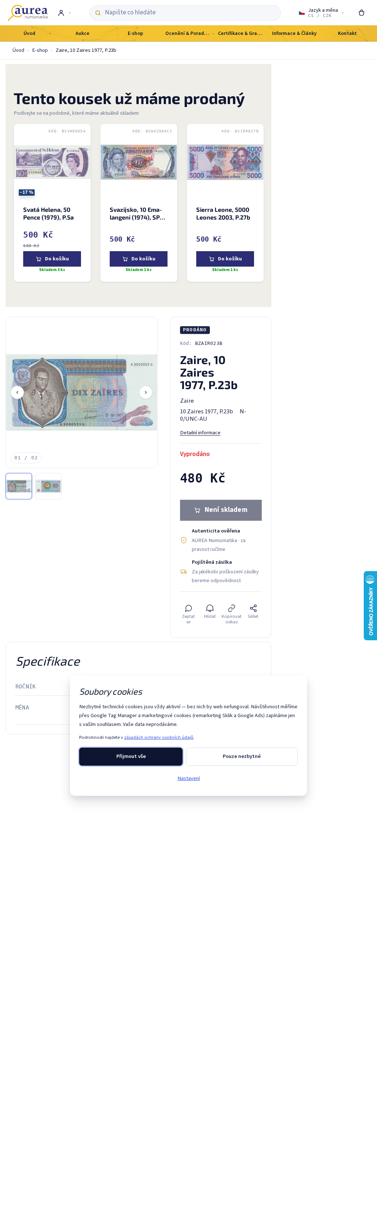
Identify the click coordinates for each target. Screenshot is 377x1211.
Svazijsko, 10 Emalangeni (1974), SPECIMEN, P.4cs (138, 217)
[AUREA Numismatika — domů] (27, 13)
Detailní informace (200, 433)
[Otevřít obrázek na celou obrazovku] (81, 392)
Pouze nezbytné (242, 756)
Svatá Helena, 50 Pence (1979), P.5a (48, 213)
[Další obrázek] (145, 392)
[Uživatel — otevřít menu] (64, 13)
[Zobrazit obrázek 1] (19, 486)
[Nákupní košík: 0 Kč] (361, 13)
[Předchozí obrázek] (17, 392)
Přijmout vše (131, 756)
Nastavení (188, 778)
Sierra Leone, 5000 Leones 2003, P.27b (223, 213)
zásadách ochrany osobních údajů (158, 737)
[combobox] (190, 13)
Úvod (18, 50)
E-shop (40, 50)
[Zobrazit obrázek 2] (48, 486)
